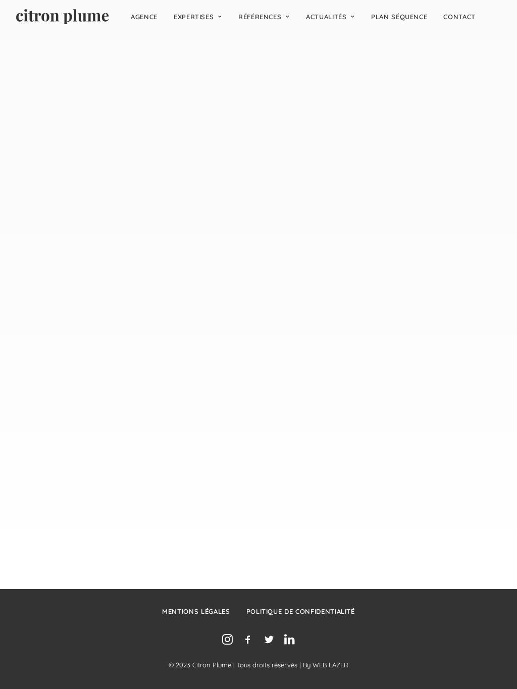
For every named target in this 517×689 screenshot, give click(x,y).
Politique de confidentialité (300, 611)
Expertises (194, 17)
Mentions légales (196, 611)
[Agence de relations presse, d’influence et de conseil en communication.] (62, 16)
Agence (144, 17)
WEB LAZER (330, 665)
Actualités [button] (326, 17)
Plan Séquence (399, 17)
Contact (459, 17)
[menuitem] (144, 16)
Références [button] (260, 17)
